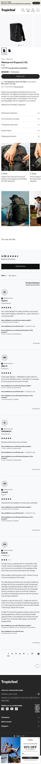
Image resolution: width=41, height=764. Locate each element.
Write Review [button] (20, 266)
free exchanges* (18, 86)
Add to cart (20, 76)
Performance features (9, 113)
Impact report (6, 131)
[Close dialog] (39, 738)
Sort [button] (3, 276)
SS (37, 694)
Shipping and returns (8, 136)
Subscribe (30, 757)
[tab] (33, 283)
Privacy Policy (5, 700)
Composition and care (9, 125)
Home (3, 59)
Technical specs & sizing (10, 119)
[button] (8, 654)
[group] (20, 256)
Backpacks (10, 59)
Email (23, 753)
